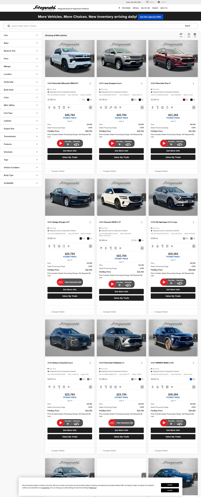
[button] (92, 58)
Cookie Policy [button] (46, 488)
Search (187, 26)
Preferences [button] (92, 488)
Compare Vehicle (57, 171)
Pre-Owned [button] (126, 8)
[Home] (119, 8)
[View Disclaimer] (69, 107)
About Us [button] (163, 8)
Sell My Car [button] (145, 8)
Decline (170, 485)
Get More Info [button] (70, 151)
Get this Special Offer (150, 17)
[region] (69, 131)
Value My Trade (69, 157)
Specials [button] (136, 8)
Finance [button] (155, 8)
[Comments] (90, 107)
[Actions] (90, 83)
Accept (170, 490)
